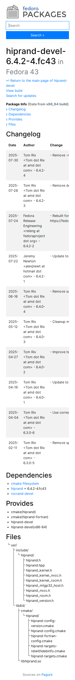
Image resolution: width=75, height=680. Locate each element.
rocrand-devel (22, 493)
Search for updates (21, 96)
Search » (37, 35)
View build (14, 90)
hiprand (17, 488)
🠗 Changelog (16, 109)
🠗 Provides (14, 119)
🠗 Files (11, 124)
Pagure (46, 674)
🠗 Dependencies (18, 114)
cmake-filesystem (25, 483)
